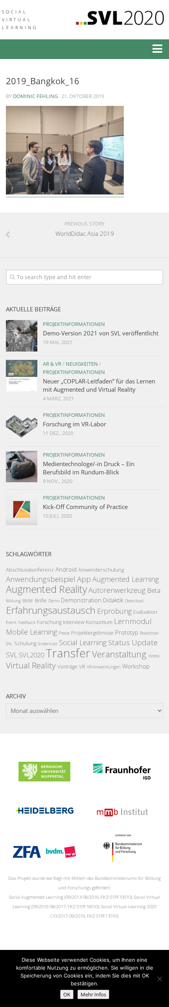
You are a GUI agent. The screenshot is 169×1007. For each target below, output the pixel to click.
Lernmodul (133, 621)
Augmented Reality (46, 589)
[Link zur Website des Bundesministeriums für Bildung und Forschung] (122, 859)
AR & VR (52, 363)
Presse (64, 633)
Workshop (136, 666)
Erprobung (114, 611)
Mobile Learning (31, 632)
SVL (11, 654)
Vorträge (67, 666)
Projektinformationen (74, 324)
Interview (73, 622)
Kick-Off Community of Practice (85, 507)
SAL (9, 643)
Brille (41, 600)
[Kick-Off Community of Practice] (21, 509)
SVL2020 (31, 654)
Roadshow (149, 633)
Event (11, 622)
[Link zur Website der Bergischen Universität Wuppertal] (44, 779)
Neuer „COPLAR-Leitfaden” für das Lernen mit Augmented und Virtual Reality (99, 385)
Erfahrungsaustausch (51, 609)
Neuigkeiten (82, 363)
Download (134, 600)
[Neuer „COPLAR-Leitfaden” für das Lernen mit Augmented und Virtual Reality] (21, 375)
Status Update (133, 642)
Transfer (68, 653)
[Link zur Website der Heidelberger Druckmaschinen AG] (44, 819)
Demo (53, 600)
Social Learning (83, 642)
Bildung (13, 600)
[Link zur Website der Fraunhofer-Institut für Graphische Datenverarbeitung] (122, 779)
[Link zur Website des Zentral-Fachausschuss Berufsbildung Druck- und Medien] (44, 859)
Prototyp (126, 632)
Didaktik (113, 600)
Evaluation (145, 611)
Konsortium (99, 622)
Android (66, 569)
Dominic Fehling (35, 96)
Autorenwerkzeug (116, 590)
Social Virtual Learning (20, 19)
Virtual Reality (31, 665)
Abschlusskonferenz (30, 569)
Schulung (25, 643)
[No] (159, 979)
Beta (153, 590)
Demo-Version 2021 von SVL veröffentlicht (100, 333)
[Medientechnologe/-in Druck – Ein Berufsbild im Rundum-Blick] (21, 466)
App (84, 579)
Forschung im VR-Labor (74, 424)
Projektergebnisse (92, 632)
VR (82, 666)
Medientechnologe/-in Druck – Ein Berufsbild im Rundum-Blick (88, 468)
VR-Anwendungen (104, 667)
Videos (154, 656)
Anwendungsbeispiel (40, 579)
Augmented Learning (125, 579)
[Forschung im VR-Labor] (21, 426)
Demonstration (81, 600)
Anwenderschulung (101, 569)
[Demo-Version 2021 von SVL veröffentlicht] (21, 336)
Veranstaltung (119, 654)
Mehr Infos (93, 994)
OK (66, 994)
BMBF (27, 600)
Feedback (26, 622)
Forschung (49, 622)
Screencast (47, 643)
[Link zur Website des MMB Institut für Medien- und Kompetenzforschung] (122, 819)
